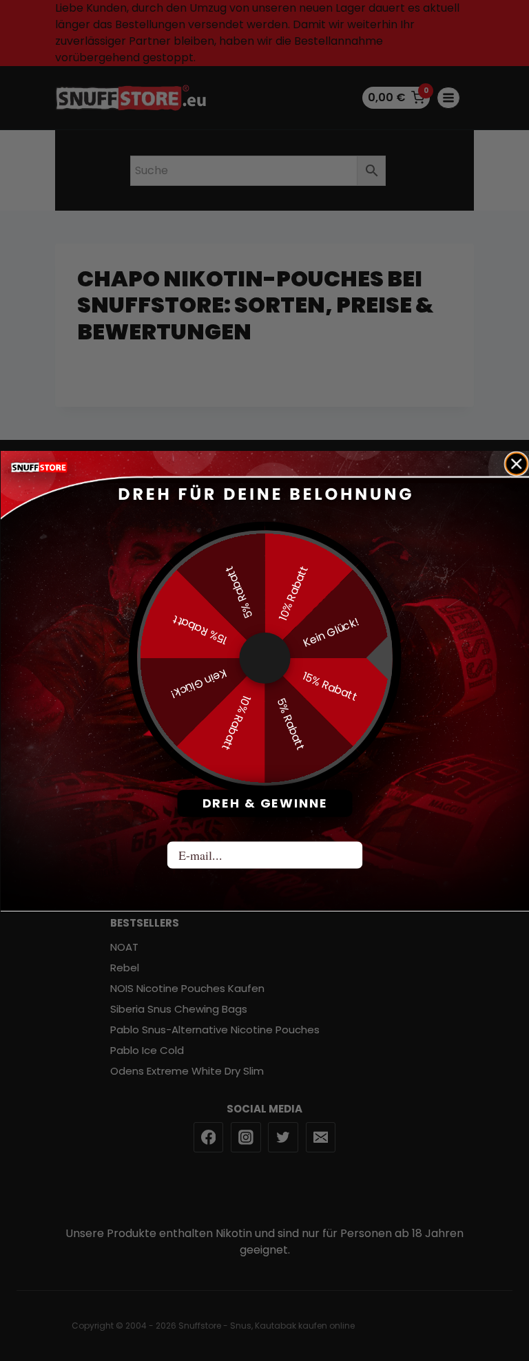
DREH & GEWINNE (264, 803)
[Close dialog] (516, 463)
